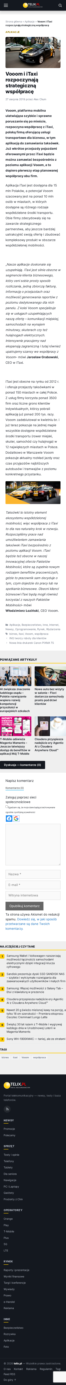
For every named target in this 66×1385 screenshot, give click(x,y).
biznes (13, 633)
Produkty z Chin (13, 1199)
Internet (54, 624)
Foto (6, 1346)
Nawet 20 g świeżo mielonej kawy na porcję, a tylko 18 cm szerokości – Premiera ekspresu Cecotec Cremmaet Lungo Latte (36, 1013)
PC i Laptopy (11, 1186)
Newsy (10, 629)
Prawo (7, 1295)
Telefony (9, 1161)
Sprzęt (9, 1146)
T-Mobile (9, 1231)
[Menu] (6, 5)
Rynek (41, 629)
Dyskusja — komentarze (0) (22, 765)
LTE (6, 1250)
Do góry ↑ (10, 1379)
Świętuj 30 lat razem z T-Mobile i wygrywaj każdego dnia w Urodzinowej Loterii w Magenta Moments (34, 1028)
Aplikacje (30, 21)
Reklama (9, 1308)
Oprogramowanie (25, 629)
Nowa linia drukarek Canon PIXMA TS (31, 642)
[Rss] (7, 1108)
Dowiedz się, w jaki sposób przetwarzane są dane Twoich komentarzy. (31, 923)
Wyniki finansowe (14, 1276)
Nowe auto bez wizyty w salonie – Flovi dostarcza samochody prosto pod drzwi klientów (49, 696)
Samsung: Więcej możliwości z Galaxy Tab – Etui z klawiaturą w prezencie (35, 990)
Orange (8, 1218)
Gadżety (9, 1192)
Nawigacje (10, 1180)
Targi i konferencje (15, 1282)
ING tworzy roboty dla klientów (27, 638)
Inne (45, 624)
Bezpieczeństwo (31, 624)
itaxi (21, 633)
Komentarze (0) (15, 787)
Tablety (8, 1167)
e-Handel (9, 1301)
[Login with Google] (16, 818)
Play (6, 1224)
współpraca (41, 633)
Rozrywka (10, 1334)
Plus (6, 1237)
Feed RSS (9, 1374)
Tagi (58, 1369)
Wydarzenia (53, 629)
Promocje (9, 1128)
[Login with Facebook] (9, 818)
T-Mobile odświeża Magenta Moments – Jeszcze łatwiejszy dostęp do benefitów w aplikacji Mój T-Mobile (15, 746)
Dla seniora (10, 1173)
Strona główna (14, 21)
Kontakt (18, 1369)
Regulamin (46, 1369)
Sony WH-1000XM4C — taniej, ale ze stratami (36, 1038)
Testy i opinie (11, 1154)
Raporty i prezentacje (16, 1270)
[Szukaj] (60, 5)
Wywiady (9, 1288)
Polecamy (9, 1135)
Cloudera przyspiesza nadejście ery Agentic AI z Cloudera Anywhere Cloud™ (49, 745)
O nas (7, 1369)
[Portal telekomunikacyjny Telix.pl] (33, 5)
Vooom (29, 633)
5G (5, 1244)
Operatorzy (13, 1210)
